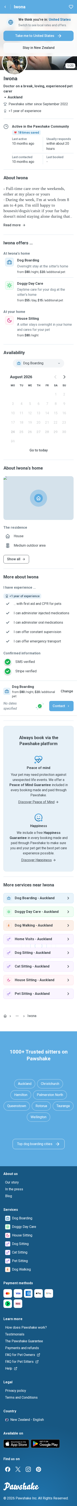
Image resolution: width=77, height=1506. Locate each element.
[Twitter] (18, 1469)
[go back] (5, 7)
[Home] (5, 1016)
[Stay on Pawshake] (39, 706)
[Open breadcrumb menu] (17, 1016)
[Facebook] (7, 1469)
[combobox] (38, 363)
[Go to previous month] (55, 377)
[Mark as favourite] (71, 7)
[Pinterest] (38, 1469)
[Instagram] (28, 1469)
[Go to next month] (64, 377)
